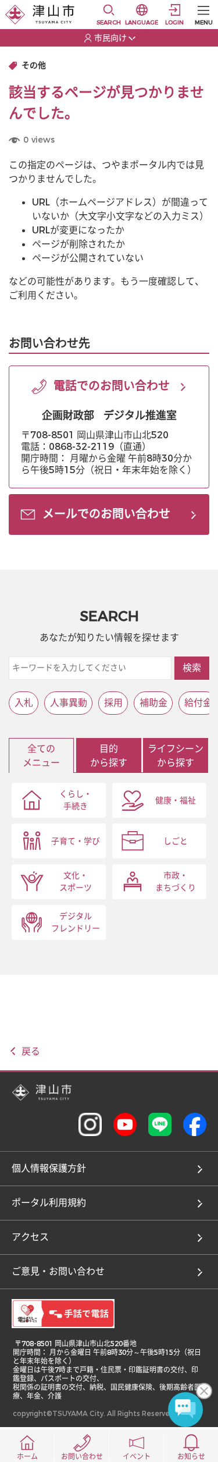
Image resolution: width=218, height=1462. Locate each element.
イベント (137, 1456)
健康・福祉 (175, 800)
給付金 (198, 703)
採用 (113, 703)
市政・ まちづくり (175, 881)
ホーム (27, 1456)
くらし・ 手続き (75, 800)
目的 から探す (108, 756)
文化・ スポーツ (75, 881)
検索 (192, 668)
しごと (175, 841)
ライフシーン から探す (175, 756)
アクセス (30, 1237)
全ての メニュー (41, 756)
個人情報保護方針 (49, 1168)
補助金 (153, 703)
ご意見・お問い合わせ (58, 1271)
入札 (24, 703)
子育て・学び (75, 841)
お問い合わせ (82, 1456)
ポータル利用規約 (49, 1203)
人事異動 (68, 703)
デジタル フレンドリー (75, 922)
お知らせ (191, 1456)
